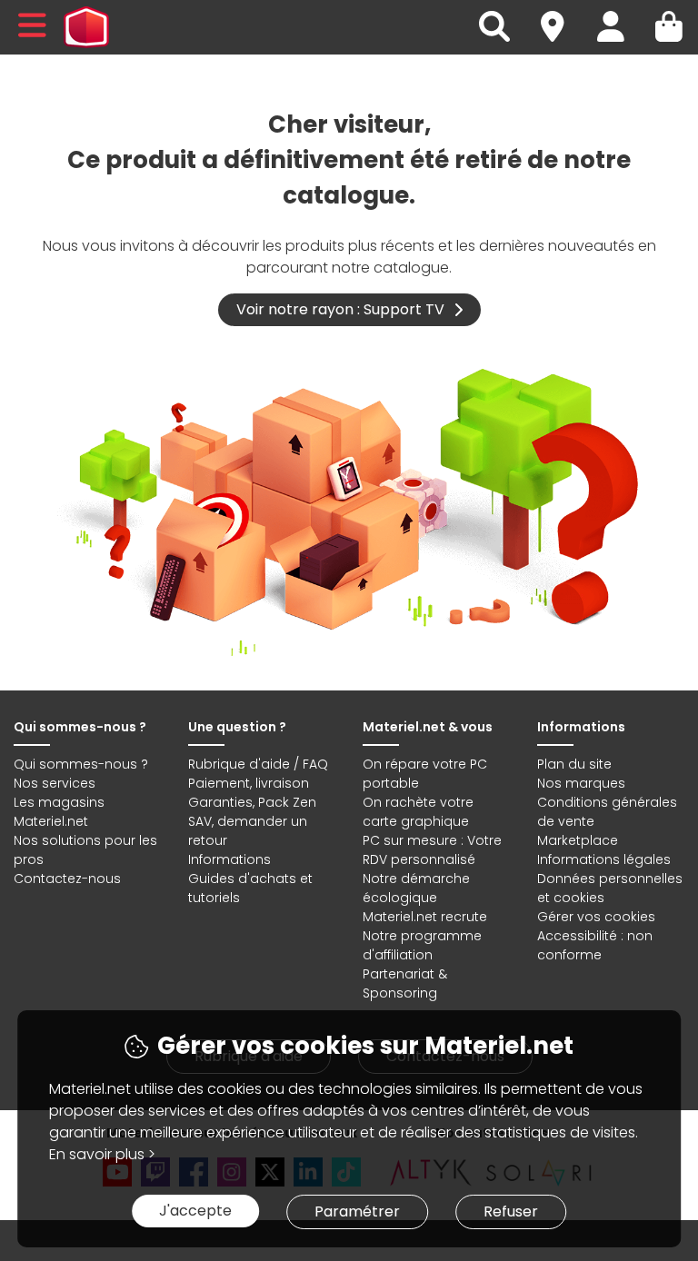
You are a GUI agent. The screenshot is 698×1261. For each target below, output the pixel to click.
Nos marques (581, 783)
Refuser (511, 1211)
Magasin (560, 16)
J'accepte (195, 1210)
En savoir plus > (102, 1154)
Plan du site (574, 764)
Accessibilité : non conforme (595, 945)
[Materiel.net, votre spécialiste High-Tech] (86, 27)
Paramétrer (357, 1211)
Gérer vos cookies (596, 917)
